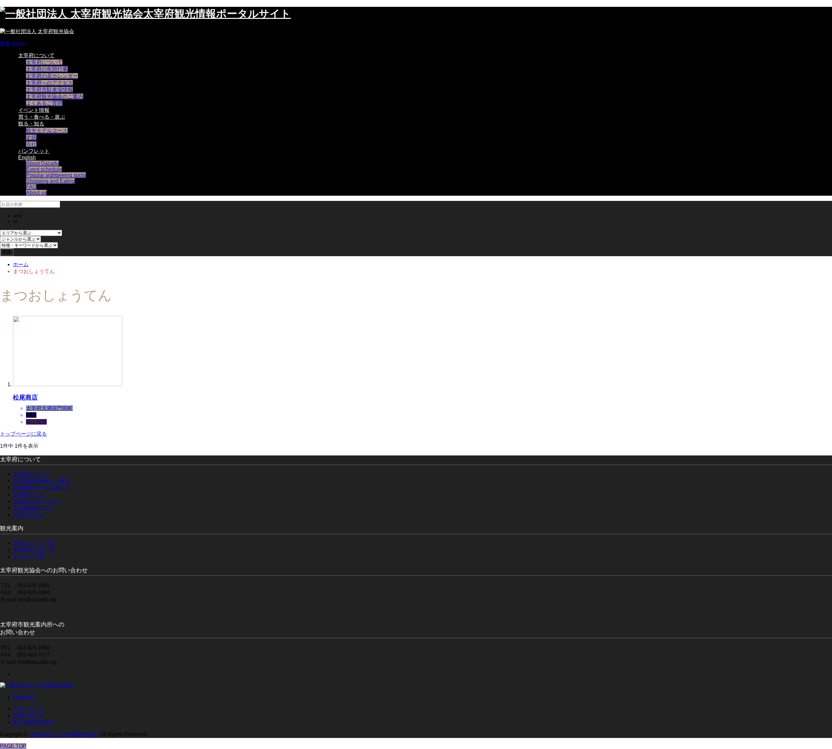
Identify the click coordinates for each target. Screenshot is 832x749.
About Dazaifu (42, 163)
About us (36, 192)
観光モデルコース (47, 130)
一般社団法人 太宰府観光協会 (63, 734)
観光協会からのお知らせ (41, 487)
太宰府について (36, 55)
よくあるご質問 (44, 103)
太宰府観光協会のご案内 (54, 96)
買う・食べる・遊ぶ (41, 117)
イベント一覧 (28, 556)
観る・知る (31, 123)
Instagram (24, 697)
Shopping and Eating (50, 181)
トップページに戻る (23, 434)
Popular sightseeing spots (56, 175)
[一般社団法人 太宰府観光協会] (37, 31)
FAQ (31, 187)
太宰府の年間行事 (47, 69)
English (27, 157)
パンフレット (33, 151)
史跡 (31, 137)
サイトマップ (28, 708)
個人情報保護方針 (34, 722)
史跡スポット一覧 (34, 543)
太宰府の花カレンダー (52, 76)
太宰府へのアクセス (49, 82)
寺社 (31, 144)
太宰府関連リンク (34, 508)
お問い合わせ (28, 515)
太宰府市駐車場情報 (49, 89)
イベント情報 (33, 110)
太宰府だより (28, 494)
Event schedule (44, 169)
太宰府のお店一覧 (34, 550)
